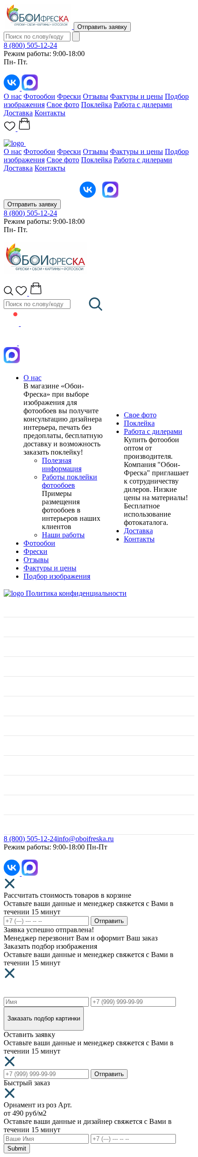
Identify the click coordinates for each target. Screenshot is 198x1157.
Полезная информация (62, 464)
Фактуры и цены (136, 96)
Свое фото (63, 104)
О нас (13, 96)
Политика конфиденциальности (76, 593)
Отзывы (95, 96)
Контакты (50, 113)
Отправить (109, 921)
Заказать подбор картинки (43, 1018)
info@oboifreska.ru (85, 839)
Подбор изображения (56, 576)
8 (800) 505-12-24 (30, 45)
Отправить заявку (102, 26)
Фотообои (39, 96)
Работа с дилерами (143, 104)
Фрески (69, 96)
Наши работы (63, 535)
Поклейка (96, 104)
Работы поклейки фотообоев (69, 481)
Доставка (18, 113)
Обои (12, 686)
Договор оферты (30, 805)
